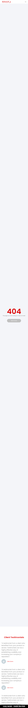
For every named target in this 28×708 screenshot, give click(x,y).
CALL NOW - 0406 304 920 (14, 706)
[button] (25, 2)
